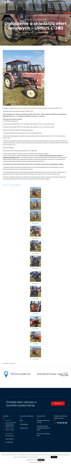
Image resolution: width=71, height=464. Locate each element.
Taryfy (21, 420)
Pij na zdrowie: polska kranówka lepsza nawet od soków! (43, 428)
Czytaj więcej (41, 459)
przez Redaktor (42, 32)
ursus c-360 (12, 363)
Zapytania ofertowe (40, 19)
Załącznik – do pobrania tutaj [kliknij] (11, 185)
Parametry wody (24, 428)
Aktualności (28, 19)
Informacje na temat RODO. (35, 462)
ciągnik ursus (6, 363)
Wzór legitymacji (24, 424)
